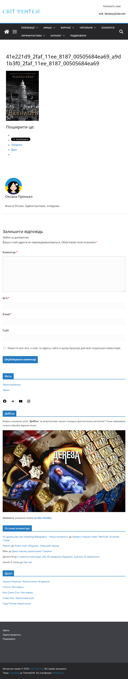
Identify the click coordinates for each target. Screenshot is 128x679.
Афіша (48, 27)
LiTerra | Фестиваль (13, 587)
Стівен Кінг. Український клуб (18, 598)
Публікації (27, 27)
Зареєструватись (12, 384)
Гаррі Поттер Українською (17, 603)
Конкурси (108, 27)
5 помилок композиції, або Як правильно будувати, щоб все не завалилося (59, 556)
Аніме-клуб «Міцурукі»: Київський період (37, 545)
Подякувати (78, 35)
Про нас (27, 562)
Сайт (6, 330)
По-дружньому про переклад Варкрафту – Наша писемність (35, 536)
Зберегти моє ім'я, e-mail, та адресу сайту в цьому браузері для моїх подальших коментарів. (64, 348)
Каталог (56, 35)
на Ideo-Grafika (43, 518)
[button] (36, 27)
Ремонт (7, 545)
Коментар (10, 252)
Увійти (6, 390)
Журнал (66, 27)
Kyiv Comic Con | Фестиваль (18, 592)
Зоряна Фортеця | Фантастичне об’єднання (26, 581)
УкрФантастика (31, 35)
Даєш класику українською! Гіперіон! (32, 551)
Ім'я (6, 298)
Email (7, 314)
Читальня (86, 27)
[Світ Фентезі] (7, 32)
